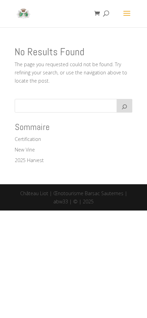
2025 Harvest (29, 160)
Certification (28, 139)
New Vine (25, 149)
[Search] (124, 106)
